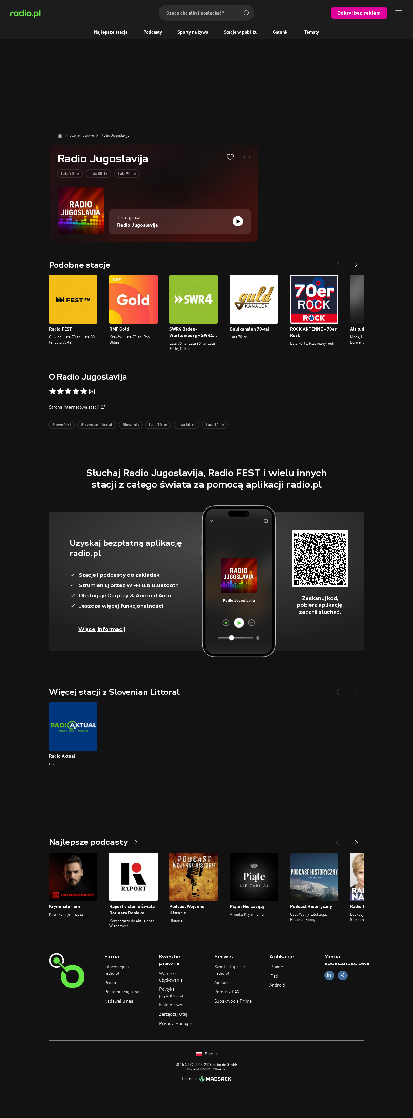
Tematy (311, 32)
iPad (273, 976)
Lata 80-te (98, 174)
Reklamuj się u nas (123, 992)
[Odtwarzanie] (238, 221)
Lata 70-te (70, 174)
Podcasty (152, 32)
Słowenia (131, 425)
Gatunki (281, 32)
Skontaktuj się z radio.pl (229, 970)
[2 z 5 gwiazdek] (60, 391)
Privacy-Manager (176, 1024)
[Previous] (337, 262)
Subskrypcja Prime (233, 1001)
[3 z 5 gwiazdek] (68, 391)
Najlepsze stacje (111, 32)
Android (277, 985)
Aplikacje (223, 983)
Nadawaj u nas (118, 1001)
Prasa (110, 983)
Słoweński (61, 425)
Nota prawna (172, 1005)
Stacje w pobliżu (240, 32)
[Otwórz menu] (399, 13)
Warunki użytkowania (171, 977)
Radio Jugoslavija (137, 225)
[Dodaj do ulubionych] (230, 157)
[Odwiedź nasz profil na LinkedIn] (329, 975)
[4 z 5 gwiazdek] (76, 391)
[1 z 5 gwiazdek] (52, 391)
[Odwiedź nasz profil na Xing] (342, 975)
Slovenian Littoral (96, 425)
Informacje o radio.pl (116, 970)
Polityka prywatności (171, 992)
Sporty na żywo (192, 32)
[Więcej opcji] (247, 157)
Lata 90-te (127, 174)
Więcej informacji (101, 629)
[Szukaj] (246, 13)
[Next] (356, 262)
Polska (210, 1054)
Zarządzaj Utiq (173, 1014)
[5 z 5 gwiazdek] (83, 391)
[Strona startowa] (60, 135)
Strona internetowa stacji (74, 407)
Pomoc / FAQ (227, 992)
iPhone (276, 967)
